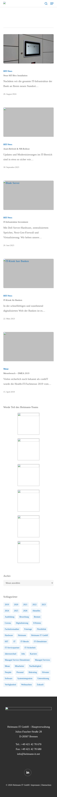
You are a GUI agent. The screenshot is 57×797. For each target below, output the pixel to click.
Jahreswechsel (10, 654)
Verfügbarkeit (10, 685)
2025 (16, 611)
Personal (20, 672)
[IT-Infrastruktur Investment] (28, 195)
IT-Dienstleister (40, 641)
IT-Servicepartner (12, 648)
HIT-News (7, 71)
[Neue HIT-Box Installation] (28, 48)
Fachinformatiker (12, 629)
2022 (34, 604)
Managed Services (42, 660)
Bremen (37, 617)
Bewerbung (24, 617)
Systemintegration (24, 678)
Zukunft (40, 685)
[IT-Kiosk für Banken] (28, 273)
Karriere (33, 654)
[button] (51, 3)
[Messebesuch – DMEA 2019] (28, 346)
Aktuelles (36, 611)
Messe (5, 369)
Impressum (35, 785)
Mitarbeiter (19, 666)
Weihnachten (26, 685)
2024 (7, 611)
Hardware (9, 635)
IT (14, 641)
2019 (7, 604)
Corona (8, 623)
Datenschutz (46, 785)
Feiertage (28, 629)
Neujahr (8, 672)
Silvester (45, 672)
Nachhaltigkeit (35, 666)
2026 (25, 611)
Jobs (23, 654)
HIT (6, 641)
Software (8, 678)
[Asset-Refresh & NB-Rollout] (28, 122)
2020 (16, 604)
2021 (25, 604)
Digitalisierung (22, 623)
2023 (44, 604)
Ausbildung (9, 617)
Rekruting (33, 672)
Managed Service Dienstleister (17, 660)
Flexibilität (41, 629)
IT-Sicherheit (30, 648)
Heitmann (22, 635)
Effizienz (37, 623)
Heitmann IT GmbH (39, 635)
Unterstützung (43, 678)
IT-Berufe (25, 641)
